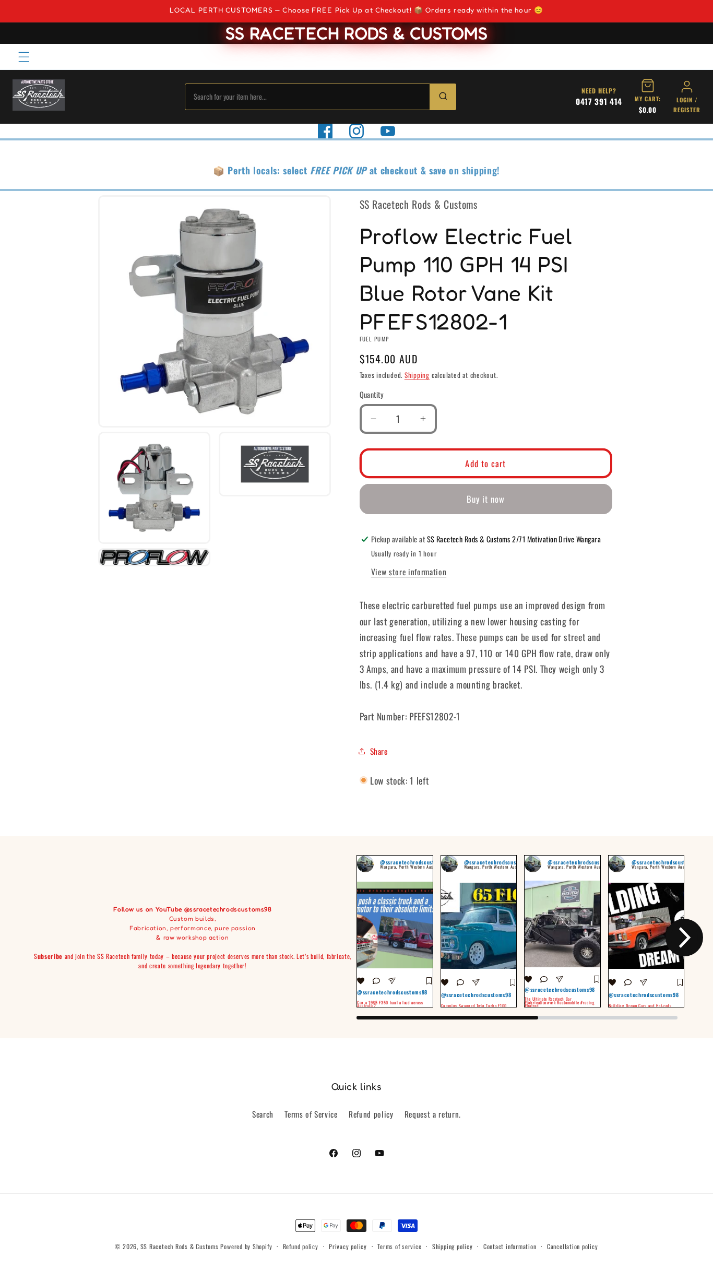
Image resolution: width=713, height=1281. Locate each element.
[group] (394, 931)
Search (263, 1114)
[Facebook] (325, 131)
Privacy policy (348, 1246)
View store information (409, 571)
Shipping (417, 375)
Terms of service (399, 1246)
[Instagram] (356, 131)
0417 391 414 (599, 101)
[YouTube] (388, 131)
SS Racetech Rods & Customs (179, 1246)
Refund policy (371, 1114)
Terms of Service (311, 1114)
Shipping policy (452, 1246)
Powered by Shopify (246, 1246)
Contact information (510, 1246)
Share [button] (379, 750)
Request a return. (433, 1114)
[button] (24, 56)
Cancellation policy (572, 1246)
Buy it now (486, 498)
